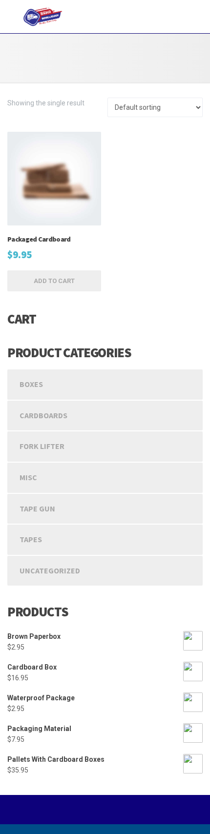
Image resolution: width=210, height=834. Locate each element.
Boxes (31, 384)
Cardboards (43, 415)
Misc (28, 477)
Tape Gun (37, 508)
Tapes (31, 539)
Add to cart (54, 281)
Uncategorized (50, 570)
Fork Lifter (42, 446)
